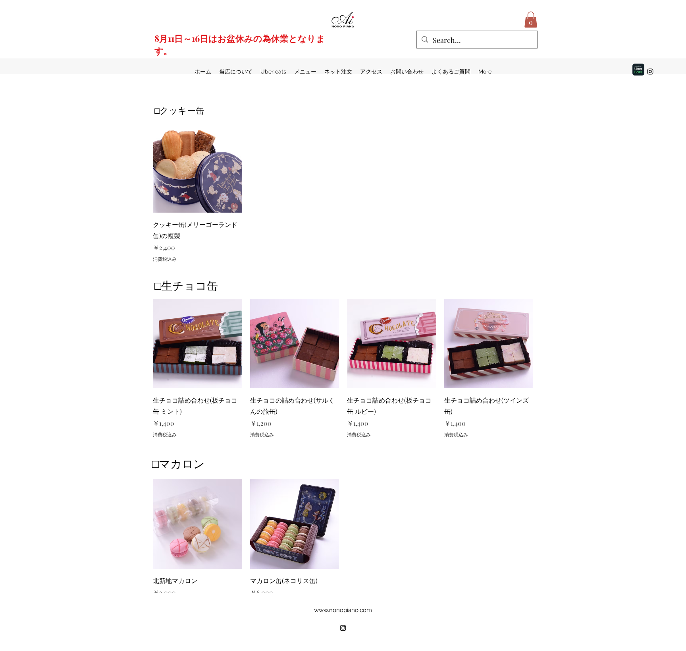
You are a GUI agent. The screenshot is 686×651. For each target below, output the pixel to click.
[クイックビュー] (197, 168)
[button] (531, 20)
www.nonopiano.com (343, 610)
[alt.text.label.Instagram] (650, 72)
